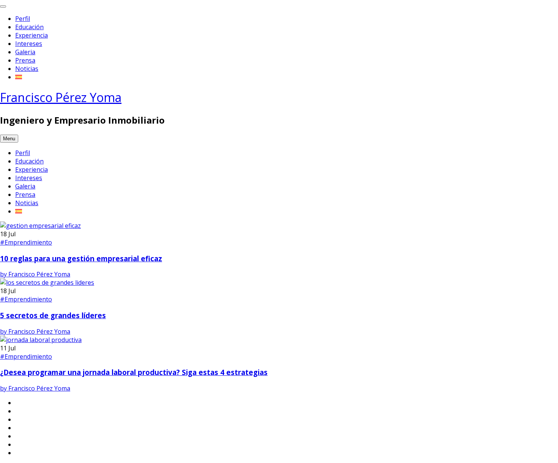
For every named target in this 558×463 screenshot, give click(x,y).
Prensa (25, 60)
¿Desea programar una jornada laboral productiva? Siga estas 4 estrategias (134, 372)
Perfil (22, 18)
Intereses (28, 43)
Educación (29, 27)
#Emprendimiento (26, 242)
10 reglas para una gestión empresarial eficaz (81, 258)
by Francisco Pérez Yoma (35, 274)
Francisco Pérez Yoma (60, 97)
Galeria (25, 52)
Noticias (26, 68)
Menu (9, 138)
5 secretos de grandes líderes (53, 315)
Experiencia (31, 35)
